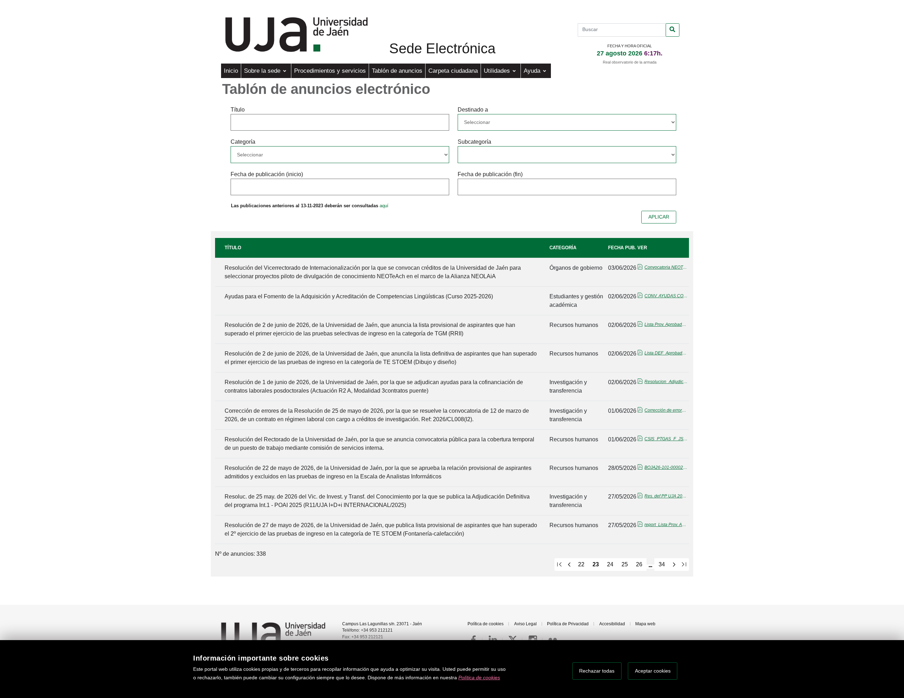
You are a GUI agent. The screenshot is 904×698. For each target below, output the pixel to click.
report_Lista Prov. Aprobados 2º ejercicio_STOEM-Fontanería (666, 524)
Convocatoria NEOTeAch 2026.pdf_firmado (666, 267)
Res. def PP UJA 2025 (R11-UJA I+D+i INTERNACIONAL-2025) (666, 496)
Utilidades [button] (498, 70)
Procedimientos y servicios (330, 70)
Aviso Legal (525, 623)
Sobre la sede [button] (263, 70)
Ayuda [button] (533, 70)
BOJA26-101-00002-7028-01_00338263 (666, 467)
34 (662, 564)
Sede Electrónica (442, 48)
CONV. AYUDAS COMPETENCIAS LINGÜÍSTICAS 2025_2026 (666, 295)
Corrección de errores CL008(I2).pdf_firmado (666, 410)
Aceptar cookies (653, 671)
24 (610, 564)
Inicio (231, 70)
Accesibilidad (612, 623)
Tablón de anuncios (397, 70)
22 (581, 564)
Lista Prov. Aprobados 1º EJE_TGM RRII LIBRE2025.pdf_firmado (666, 324)
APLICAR (658, 217)
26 (639, 564)
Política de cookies (486, 623)
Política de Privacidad (568, 623)
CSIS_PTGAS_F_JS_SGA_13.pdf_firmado (666, 438)
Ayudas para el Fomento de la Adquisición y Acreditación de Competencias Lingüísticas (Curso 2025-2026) (359, 296)
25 (625, 564)
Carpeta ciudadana (453, 70)
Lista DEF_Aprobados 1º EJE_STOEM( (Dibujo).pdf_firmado (666, 353)
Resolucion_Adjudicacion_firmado (666, 381)
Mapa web (645, 623)
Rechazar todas (596, 671)
